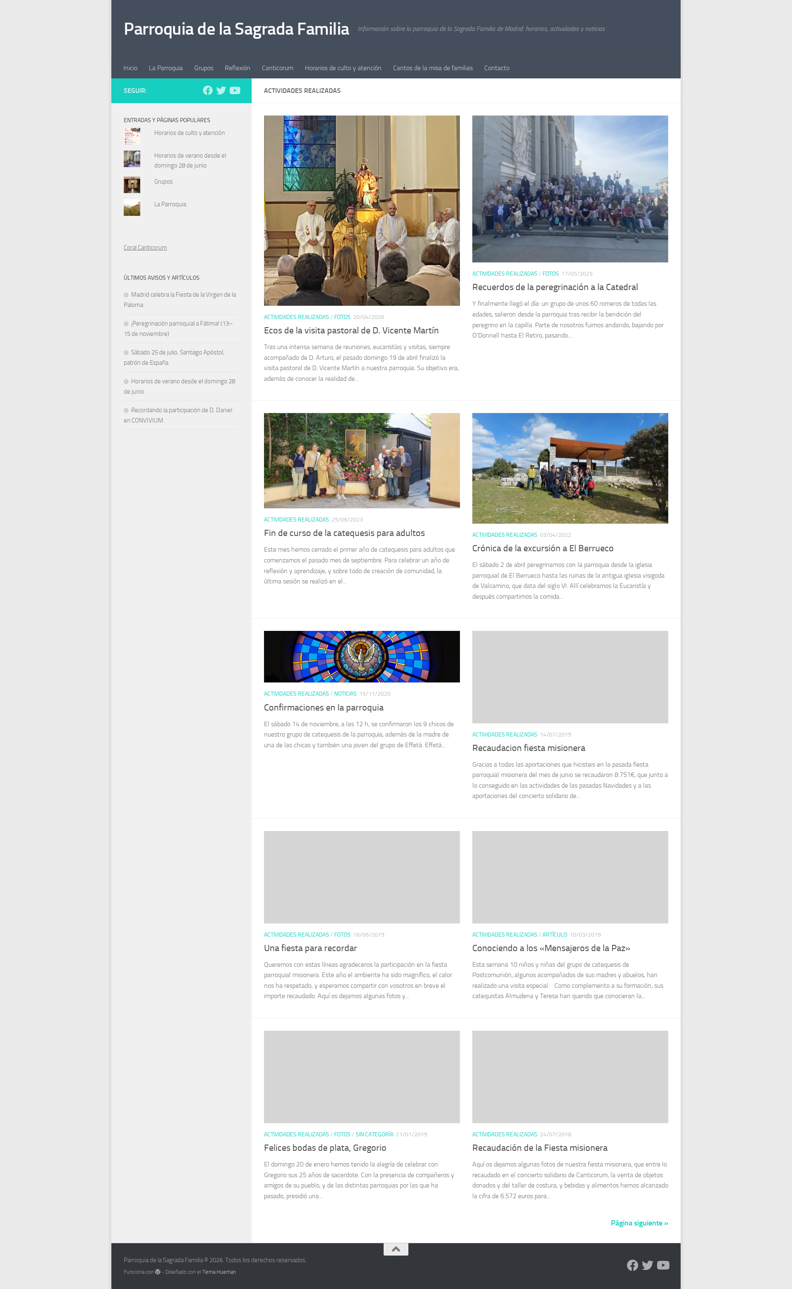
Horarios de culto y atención (343, 68)
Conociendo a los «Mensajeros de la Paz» (551, 948)
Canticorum (277, 68)
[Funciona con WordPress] (157, 1272)
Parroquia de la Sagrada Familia (236, 29)
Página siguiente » (639, 1223)
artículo (554, 934)
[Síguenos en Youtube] (234, 90)
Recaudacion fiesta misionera (528, 748)
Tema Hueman (219, 1272)
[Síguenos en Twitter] (221, 90)
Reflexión (237, 68)
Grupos (203, 68)
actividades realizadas (296, 317)
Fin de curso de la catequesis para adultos (344, 533)
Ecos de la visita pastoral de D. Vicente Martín (351, 330)
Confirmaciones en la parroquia (324, 707)
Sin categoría (375, 1134)
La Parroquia (166, 68)
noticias (345, 693)
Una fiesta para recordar (310, 948)
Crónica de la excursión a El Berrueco (543, 548)
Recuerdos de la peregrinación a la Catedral (555, 287)
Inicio (130, 68)
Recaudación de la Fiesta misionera (540, 1148)
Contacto (496, 68)
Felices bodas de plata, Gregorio (325, 1148)
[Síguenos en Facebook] (208, 90)
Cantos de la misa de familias (433, 68)
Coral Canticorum (145, 247)
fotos (342, 317)
